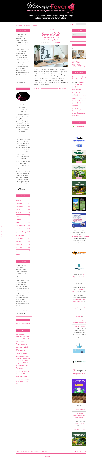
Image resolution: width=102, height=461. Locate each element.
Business (51, 30)
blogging (17, 336)
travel (20, 376)
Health (18, 229)
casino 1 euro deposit (79, 430)
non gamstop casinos (79, 409)
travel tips (20, 381)
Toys (17, 251)
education (19, 341)
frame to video (76, 77)
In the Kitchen (20, 235)
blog (25, 334)
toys (17, 376)
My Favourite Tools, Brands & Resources (27, 25)
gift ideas (26, 356)
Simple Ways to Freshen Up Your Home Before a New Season (78, 103)
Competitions (19, 206)
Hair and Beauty (20, 225)
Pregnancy (19, 245)
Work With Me (30, 24)
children (22, 336)
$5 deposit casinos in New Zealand (79, 277)
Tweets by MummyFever (23, 324)
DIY (17, 341)
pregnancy (18, 373)
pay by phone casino (80, 308)
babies (17, 334)
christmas (26, 336)
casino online (79, 316)
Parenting (18, 241)
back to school (21, 334)
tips (24, 373)
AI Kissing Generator (78, 99)
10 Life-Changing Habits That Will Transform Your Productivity (51, 36)
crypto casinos (80, 423)
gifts (17, 358)
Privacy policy (35, 451)
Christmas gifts (18, 339)
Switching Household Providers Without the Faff (78, 63)
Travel (18, 254)
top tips (27, 373)
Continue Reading (63, 88)
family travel (21, 353)
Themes (23, 24)
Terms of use (44, 451)
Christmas (19, 203)
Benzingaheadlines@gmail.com (80, 236)
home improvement (26, 358)
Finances (18, 219)
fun (20, 356)
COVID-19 (25, 339)
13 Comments (57, 42)
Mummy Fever (51, 457)
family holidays (19, 347)
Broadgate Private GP (79, 373)
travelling (22, 379)
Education (18, 210)
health (20, 358)
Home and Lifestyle (21, 232)
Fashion (18, 216)
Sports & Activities (21, 248)
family (23, 341)
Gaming (18, 222)
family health (25, 344)
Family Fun (19, 213)
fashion (17, 356)
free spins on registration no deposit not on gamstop (79, 415)
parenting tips (26, 371)
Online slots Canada (79, 326)
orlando (21, 368)
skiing (22, 373)
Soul (73, 93)
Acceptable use (25, 451)
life (20, 360)
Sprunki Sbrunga (76, 109)
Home (17, 24)
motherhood (24, 363)
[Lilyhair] (79, 399)
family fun (19, 344)
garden (22, 356)
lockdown (23, 360)
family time (22, 350)
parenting (19, 371)
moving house (19, 365)
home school (18, 360)
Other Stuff (19, 238)
